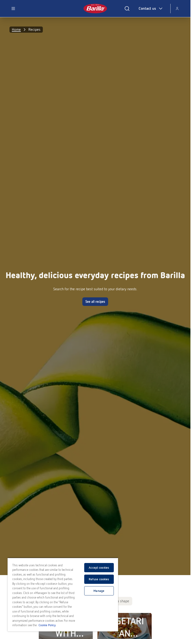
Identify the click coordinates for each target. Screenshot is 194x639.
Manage (98, 591)
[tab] (120, 601)
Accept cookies (99, 567)
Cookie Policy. (47, 625)
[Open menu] (13, 8)
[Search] (127, 8)
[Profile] (177, 8)
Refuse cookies (99, 579)
